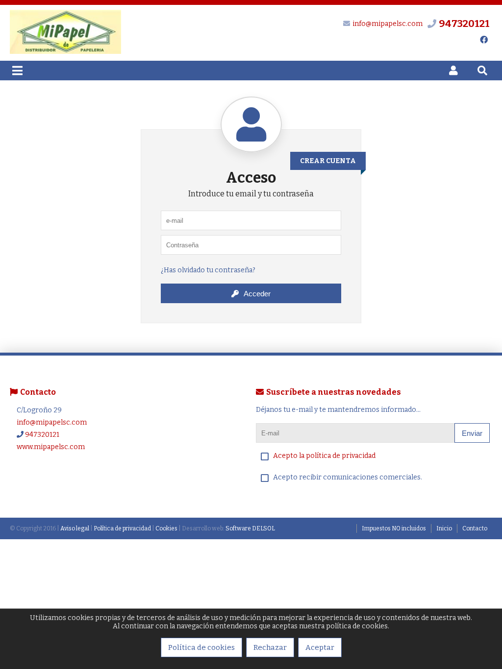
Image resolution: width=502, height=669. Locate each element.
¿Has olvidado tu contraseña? (208, 270)
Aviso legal (74, 528)
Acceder (257, 293)
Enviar (472, 433)
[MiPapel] (65, 52)
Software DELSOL (250, 528)
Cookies (166, 528)
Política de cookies (201, 647)
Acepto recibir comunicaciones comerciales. (347, 477)
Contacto (474, 528)
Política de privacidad (122, 528)
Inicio (444, 528)
